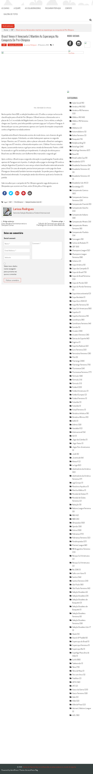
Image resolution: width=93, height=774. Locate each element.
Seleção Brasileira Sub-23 (33, 202)
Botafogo (75, 146)
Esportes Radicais (78, 346)
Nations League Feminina (81, 508)
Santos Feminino (78, 581)
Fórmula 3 (76, 383)
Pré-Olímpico (19, 202)
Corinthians (76, 319)
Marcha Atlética (78, 490)
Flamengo (76, 361)
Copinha (75, 312)
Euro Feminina (77, 349)
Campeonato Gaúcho (80, 208)
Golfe (74, 421)
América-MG (77, 106)
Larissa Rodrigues (31, 45)
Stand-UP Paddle (78, 638)
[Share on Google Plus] (17, 194)
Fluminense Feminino (80, 372)
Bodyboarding (77, 143)
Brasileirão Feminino (79, 165)
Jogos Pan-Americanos (81, 447)
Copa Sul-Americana (80, 308)
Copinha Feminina (79, 316)
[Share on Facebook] (4, 194)
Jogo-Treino (76, 443)
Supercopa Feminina (80, 645)
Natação (75, 504)
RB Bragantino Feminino (81, 549)
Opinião (75, 526)
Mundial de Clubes (78, 494)
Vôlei (74, 701)
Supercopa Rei (77, 649)
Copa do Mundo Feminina (81, 286)
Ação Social (76, 103)
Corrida (75, 327)
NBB (74, 519)
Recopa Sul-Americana (80, 556)
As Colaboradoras (33, 8)
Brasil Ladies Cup (78, 158)
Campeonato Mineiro (80, 221)
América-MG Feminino (80, 110)
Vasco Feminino (78, 693)
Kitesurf (75, 461)
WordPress (14, 770)
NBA (74, 515)
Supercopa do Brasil (79, 641)
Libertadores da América (81, 469)
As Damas (5, 8)
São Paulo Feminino (79, 588)
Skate (74, 634)
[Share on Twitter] (11, 194)
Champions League (79, 250)
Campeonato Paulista (80, 232)
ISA (73, 436)
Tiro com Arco (77, 674)
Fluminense (76, 368)
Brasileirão (76, 161)
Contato (68, 8)
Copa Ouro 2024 (78, 301)
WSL (74, 715)
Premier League (78, 545)
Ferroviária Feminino (79, 353)
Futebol (75, 387)
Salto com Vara (78, 573)
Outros (74, 530)
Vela (73, 697)
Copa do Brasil (77, 272)
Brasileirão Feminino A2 (81, 169)
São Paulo (76, 584)
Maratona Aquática (79, 486)
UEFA (74, 682)
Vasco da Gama (78, 689)
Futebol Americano (79, 391)
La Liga (75, 465)
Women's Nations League (81, 708)
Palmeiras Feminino (79, 537)
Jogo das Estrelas (78, 439)
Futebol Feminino (78, 398)
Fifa (73, 357)
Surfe (74, 659)
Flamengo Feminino (79, 364)
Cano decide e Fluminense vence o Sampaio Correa (14, 224)
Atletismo (75, 128)
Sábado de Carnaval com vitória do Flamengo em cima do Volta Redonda (51, 224)
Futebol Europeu (78, 394)
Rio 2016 (75, 569)
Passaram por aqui (53, 8)
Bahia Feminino (78, 135)
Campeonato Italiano (80, 214)
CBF (12, 30)
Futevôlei (75, 402)
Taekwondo (76, 663)
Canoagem (76, 239)
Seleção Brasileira (15, 45)
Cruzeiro (75, 331)
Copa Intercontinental (80, 293)
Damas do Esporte (79, 338)
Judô (74, 454)
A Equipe (17, 8)
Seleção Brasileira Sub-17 (81, 627)
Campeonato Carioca (80, 190)
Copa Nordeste (77, 297)
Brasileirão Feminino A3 (81, 176)
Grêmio (75, 424)
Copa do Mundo (78, 283)
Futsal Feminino (78, 409)
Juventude (76, 457)
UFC (73, 686)
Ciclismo (75, 261)
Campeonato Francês (80, 204)
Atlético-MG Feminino (80, 121)
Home (6, 30)
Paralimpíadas (77, 541)
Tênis (74, 667)
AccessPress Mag (31, 770)
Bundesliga (76, 186)
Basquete (75, 139)
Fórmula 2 (76, 379)
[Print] (30, 194)
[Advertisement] (79, 73)
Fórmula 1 (75, 376)
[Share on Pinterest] (23, 194)
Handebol (75, 428)
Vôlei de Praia (77, 704)
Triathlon (75, 678)
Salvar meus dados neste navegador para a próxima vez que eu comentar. (10, 270)
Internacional (77, 432)
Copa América (77, 265)
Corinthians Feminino (80, 323)
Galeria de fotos (11, 14)
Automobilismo (78, 131)
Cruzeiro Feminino (78, 334)
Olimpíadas (76, 522)
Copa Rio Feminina (79, 305)
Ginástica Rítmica (78, 417)
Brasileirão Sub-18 (79, 183)
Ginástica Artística (79, 413)
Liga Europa (76, 482)
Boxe (74, 154)
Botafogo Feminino (79, 150)
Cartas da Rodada (79, 243)
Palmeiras (76, 534)
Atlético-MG (76, 117)
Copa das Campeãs (79, 268)
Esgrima (75, 342)
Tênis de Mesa (77, 671)
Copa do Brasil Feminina (81, 276)
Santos (75, 577)
